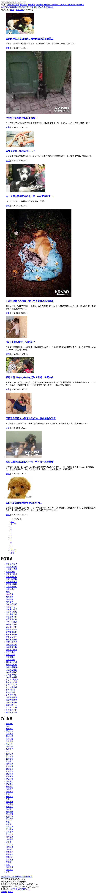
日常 (8, 428)
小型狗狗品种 (11, 697)
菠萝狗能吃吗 (11, 584)
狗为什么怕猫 (11, 665)
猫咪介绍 (9, 844)
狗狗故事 (9, 792)
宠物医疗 (9, 787)
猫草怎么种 (10, 589)
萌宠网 (4, 892)
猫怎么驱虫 (10, 657)
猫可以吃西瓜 (11, 582)
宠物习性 (9, 756)
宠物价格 (9, 854)
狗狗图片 (9, 602)
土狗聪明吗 (10, 572)
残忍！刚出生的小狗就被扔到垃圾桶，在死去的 (29, 377)
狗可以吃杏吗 (11, 645)
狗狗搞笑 (9, 599)
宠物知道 (9, 754)
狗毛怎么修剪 (11, 650)
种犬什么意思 (11, 622)
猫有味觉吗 (10, 660)
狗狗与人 (9, 789)
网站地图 (20, 877)
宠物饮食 (9, 759)
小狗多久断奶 (11, 672)
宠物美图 (33, 7)
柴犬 (8, 872)
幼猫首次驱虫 (11, 700)
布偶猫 (8, 862)
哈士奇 (8, 842)
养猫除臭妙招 (11, 682)
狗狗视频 (9, 594)
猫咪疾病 (9, 832)
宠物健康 (9, 766)
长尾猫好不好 (11, 713)
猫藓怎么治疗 (11, 612)
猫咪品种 (9, 857)
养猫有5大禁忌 (12, 680)
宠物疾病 (9, 749)
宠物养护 (31, 5)
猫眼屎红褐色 (11, 564)
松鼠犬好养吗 (11, 640)
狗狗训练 (9, 812)
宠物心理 (9, 819)
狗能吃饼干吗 (11, 647)
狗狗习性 (11, 5)
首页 (3, 7)
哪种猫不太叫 (11, 624)
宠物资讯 (9, 7)
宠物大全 (41, 7)
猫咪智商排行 (11, 637)
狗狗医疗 (9, 782)
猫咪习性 (64, 5)
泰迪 (8, 822)
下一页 (13, 550)
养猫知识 (72, 5)
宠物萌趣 (9, 807)
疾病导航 (50, 7)
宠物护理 (23, 5)
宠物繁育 (9, 814)
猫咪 (8, 751)
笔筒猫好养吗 (11, 627)
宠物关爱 (9, 776)
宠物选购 (9, 774)
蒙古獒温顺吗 (11, 632)
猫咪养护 (40, 5)
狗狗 (17, 5)
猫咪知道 (56, 5)
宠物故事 (9, 834)
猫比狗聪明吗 (11, 587)
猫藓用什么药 (11, 609)
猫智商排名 (10, 652)
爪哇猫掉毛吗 (11, 707)
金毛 (8, 799)
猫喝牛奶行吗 (11, 567)
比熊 (8, 865)
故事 (8, 48)
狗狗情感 (9, 867)
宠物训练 (9, 804)
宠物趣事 (9, 797)
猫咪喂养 (9, 852)
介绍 (8, 794)
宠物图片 (9, 771)
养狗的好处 (10, 692)
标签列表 (20, 10)
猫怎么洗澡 (10, 655)
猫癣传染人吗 (11, 617)
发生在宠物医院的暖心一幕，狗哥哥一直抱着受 (29, 461)
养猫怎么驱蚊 (11, 670)
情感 (8, 161)
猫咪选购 (9, 827)
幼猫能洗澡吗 (11, 702)
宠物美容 (9, 784)
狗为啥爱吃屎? (12, 667)
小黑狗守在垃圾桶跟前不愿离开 (22, 118)
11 (11, 548)
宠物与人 (9, 817)
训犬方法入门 (11, 695)
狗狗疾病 (9, 839)
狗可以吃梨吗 (11, 604)
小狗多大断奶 (11, 675)
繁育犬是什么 (11, 619)
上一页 (13, 524)
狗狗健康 (9, 847)
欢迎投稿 (12, 877)
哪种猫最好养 (11, 662)
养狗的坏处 (10, 690)
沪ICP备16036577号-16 (20, 889)
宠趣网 (10, 892)
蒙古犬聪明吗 (11, 635)
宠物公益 (9, 779)
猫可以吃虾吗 (11, 577)
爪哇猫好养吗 (11, 710)
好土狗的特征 (11, 574)
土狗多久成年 (11, 569)
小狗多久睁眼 (11, 677)
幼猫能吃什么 (11, 705)
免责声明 (5, 877)
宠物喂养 (9, 761)
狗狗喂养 (9, 849)
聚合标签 (28, 877)
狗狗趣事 (9, 597)
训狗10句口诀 (11, 685)
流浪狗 (8, 824)
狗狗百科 (17, 7)
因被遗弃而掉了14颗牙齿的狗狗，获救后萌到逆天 (31, 418)
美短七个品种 (11, 629)
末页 (12, 553)
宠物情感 (9, 769)
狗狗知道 (9, 837)
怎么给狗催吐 (11, 687)
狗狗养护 (80, 5)
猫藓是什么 (10, 607)
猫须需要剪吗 (11, 614)
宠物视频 (9, 829)
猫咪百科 (25, 7)
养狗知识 (48, 5)
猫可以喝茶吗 (11, 579)
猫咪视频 (9, 860)
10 (11, 546)
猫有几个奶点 (11, 642)
